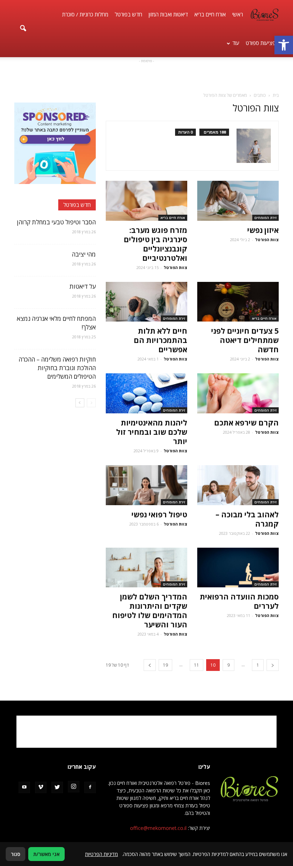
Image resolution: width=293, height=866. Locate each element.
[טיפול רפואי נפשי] (146, 485)
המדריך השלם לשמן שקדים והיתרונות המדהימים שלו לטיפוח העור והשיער (149, 610)
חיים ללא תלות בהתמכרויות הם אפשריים (160, 340)
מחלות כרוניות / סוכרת (85, 14)
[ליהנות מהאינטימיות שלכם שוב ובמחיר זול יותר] (146, 393)
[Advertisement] (146, 75)
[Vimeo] (40, 787)
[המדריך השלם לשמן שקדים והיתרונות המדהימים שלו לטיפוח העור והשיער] (146, 568)
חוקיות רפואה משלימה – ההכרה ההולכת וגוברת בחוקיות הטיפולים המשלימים (57, 367)
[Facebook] (90, 787)
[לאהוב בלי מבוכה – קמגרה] (238, 485)
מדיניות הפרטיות (101, 854)
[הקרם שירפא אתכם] (238, 393)
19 (165, 665)
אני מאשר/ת (46, 854)
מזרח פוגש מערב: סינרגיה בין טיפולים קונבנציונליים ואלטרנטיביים (155, 244)
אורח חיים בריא (210, 14)
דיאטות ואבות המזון (168, 14)
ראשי (237, 14)
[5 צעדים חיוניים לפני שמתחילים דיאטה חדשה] (238, 302)
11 (196, 665)
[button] (283, 45)
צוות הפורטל (267, 239)
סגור (15, 854)
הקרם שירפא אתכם (246, 423)
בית (276, 95)
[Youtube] (24, 787)
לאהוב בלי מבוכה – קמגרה (247, 519)
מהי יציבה (84, 254)
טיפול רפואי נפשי (159, 514)
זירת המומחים (265, 217)
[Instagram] (73, 786)
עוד (235, 42)
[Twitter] (57, 787)
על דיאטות (82, 286)
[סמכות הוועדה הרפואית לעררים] (238, 568)
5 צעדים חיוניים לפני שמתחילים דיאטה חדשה (245, 340)
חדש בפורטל (128, 14)
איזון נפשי (263, 230)
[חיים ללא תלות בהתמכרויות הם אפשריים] (146, 302)
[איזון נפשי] (238, 201)
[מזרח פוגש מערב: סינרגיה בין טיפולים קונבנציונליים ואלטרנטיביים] (146, 201)
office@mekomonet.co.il (158, 828)
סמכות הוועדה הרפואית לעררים (239, 601)
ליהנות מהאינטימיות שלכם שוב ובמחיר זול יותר (151, 432)
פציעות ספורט (260, 42)
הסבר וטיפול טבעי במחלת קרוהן (56, 222)
